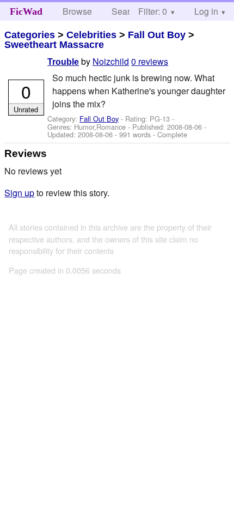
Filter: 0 (152, 11)
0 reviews (149, 61)
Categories (29, 34)
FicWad (26, 11)
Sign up (19, 192)
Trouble (63, 61)
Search (125, 11)
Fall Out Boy (157, 34)
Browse (77, 11)
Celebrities (91, 34)
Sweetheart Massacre (54, 44)
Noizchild (111, 61)
